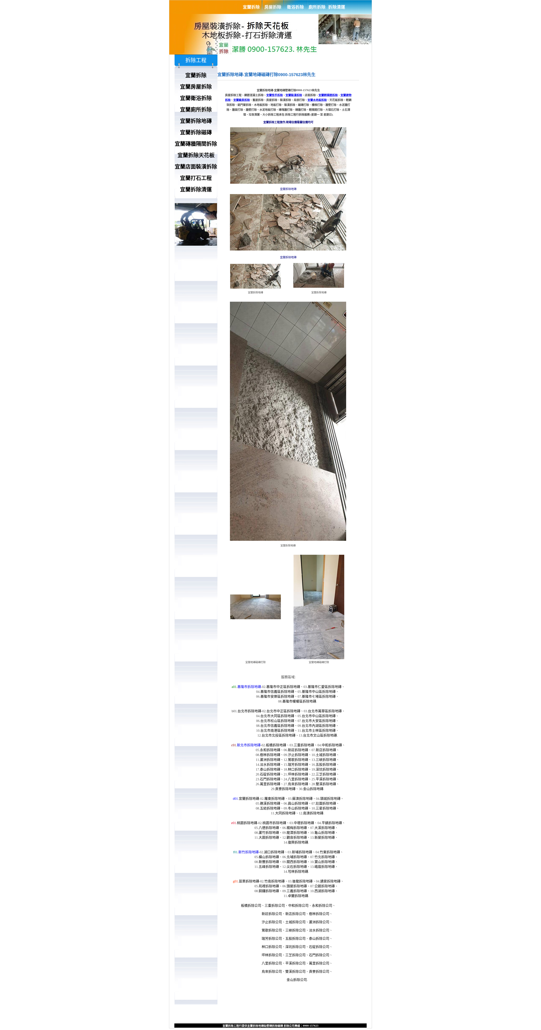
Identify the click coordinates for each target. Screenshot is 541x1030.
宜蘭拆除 (251, 7)
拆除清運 (336, 7)
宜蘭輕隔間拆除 (328, 95)
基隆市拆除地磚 (249, 687)
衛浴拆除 (295, 7)
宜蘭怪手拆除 (274, 95)
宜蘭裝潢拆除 (294, 95)
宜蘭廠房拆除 (241, 99)
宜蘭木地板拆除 (317, 99)
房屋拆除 (272, 7)
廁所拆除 (317, 7)
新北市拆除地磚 (249, 745)
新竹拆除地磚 (248, 852)
